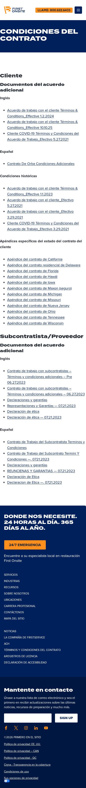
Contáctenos (14, 612)
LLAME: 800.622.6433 (54, 10)
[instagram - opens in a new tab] (26, 728)
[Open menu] (78, 10)
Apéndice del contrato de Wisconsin (35, 323)
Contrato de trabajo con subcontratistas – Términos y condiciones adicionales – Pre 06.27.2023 (39, 376)
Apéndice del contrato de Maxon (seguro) (39, 288)
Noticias (10, 631)
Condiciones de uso (16, 771)
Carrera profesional (20, 606)
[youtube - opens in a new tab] (46, 728)
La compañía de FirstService (24, 637)
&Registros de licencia (20, 656)
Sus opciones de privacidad (21, 778)
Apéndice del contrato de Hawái (32, 276)
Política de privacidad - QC (20, 758)
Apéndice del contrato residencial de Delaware (43, 265)
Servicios (11, 575)
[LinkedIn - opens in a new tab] (36, 728)
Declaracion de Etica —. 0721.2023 (34, 482)
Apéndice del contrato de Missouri (34, 299)
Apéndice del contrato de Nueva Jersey (38, 305)
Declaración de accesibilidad (25, 662)
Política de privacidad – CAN (21, 751)
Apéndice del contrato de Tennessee (36, 317)
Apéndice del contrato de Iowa (31, 282)
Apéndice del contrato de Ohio (31, 311)
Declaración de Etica (23, 476)
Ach (6, 644)
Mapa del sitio (14, 618)
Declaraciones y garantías (27, 400)
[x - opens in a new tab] (16, 728)
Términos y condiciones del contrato (32, 650)
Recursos (11, 587)
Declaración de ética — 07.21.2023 (34, 417)
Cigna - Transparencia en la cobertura (27, 765)
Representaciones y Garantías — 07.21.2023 (41, 405)
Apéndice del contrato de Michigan (34, 294)
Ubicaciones (13, 600)
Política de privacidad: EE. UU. (22, 744)
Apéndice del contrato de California (34, 259)
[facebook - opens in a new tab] (6, 728)
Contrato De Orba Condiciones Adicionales (40, 163)
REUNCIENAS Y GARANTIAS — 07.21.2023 (41, 471)
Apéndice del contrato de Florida (32, 271)
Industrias (12, 581)
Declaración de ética (23, 411)
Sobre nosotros (16, 593)
